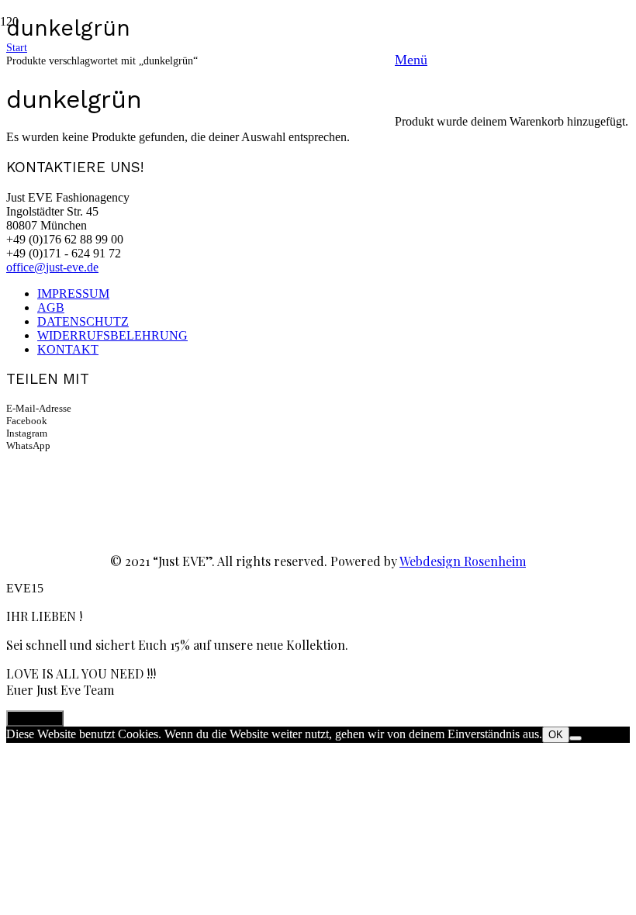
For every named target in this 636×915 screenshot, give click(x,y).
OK (555, 735)
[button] (511, 60)
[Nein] (575, 738)
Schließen (34, 718)
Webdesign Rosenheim (462, 561)
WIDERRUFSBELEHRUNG (112, 335)
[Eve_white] (197, 317)
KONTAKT (68, 349)
